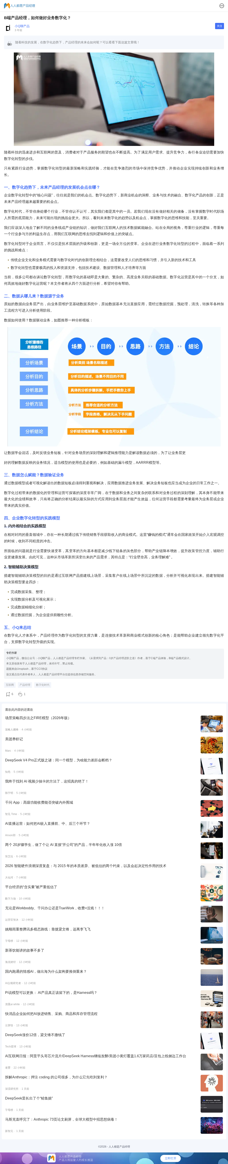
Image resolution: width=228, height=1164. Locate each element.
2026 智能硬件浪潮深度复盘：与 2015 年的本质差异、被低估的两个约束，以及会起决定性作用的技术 (85, 866)
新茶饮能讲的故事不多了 (24, 950)
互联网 (10, 684)
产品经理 (25, 684)
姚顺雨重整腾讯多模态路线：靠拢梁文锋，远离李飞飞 (48, 929)
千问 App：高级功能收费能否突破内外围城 (39, 802)
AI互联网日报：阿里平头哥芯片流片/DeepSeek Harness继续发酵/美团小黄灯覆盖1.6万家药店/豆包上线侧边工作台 (95, 1056)
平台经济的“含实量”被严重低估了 (31, 887)
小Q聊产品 (22, 26)
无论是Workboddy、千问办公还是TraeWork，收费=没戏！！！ (55, 908)
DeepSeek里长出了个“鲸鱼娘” (29, 1098)
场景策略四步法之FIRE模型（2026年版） (38, 718)
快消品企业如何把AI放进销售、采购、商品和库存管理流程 (51, 1014)
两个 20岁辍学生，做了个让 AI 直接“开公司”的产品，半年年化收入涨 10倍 (63, 845)
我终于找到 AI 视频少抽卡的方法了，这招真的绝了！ (47, 781)
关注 (219, 26)
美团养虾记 (14, 739)
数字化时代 (42, 684)
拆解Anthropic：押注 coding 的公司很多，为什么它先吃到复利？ (56, 1077)
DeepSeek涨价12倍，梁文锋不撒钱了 (35, 1035)
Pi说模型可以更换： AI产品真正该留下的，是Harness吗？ (51, 993)
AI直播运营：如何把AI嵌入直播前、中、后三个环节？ (47, 823)
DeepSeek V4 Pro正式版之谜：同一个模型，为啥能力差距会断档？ (58, 760)
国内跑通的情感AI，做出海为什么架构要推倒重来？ (46, 971)
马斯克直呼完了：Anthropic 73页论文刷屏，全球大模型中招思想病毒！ (61, 1119)
